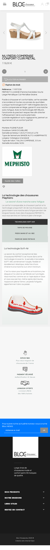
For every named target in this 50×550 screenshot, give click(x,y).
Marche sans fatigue (25, 239)
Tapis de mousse (24, 227)
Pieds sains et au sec (25, 233)
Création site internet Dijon (25, 541)
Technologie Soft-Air (25, 222)
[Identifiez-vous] (42, 4)
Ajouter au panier (16, 80)
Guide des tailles (12, 181)
